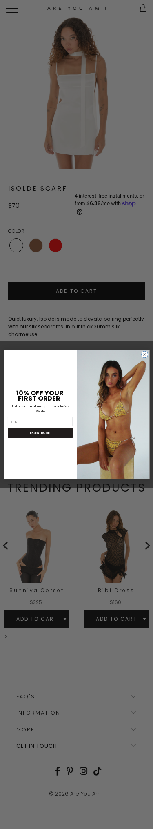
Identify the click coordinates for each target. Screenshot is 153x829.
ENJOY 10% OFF (40, 433)
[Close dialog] (144, 354)
